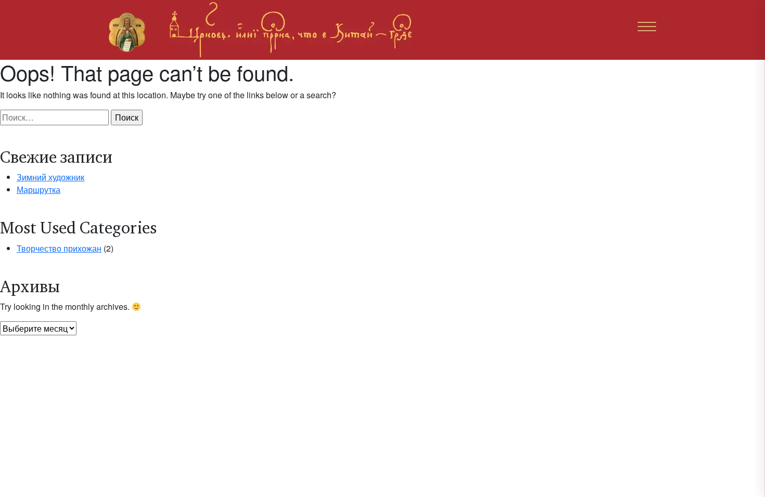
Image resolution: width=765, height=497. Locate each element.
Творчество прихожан (59, 248)
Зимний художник (50, 177)
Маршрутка (38, 189)
